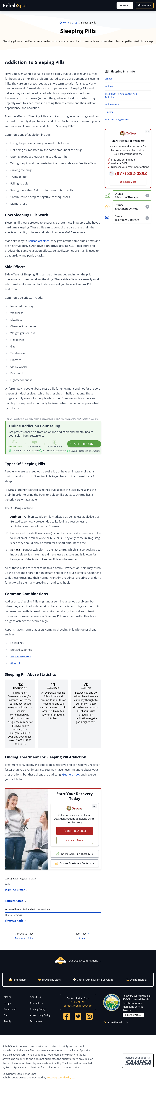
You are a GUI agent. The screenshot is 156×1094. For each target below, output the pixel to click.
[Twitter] (78, 1016)
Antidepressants (20, 656)
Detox (7, 1015)
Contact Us (36, 1003)
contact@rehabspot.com (78, 1005)
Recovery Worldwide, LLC (61, 1077)
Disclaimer (36, 1021)
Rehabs (146, 5)
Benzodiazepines (39, 241)
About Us (35, 997)
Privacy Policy (38, 1009)
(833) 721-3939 (78, 1002)
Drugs (7, 1003)
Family (7, 1021)
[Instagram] (89, 1016)
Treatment (10, 1009)
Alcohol (15, 663)
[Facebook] (67, 1016)
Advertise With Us (117, 1022)
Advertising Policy (40, 1015)
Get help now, (71, 774)
